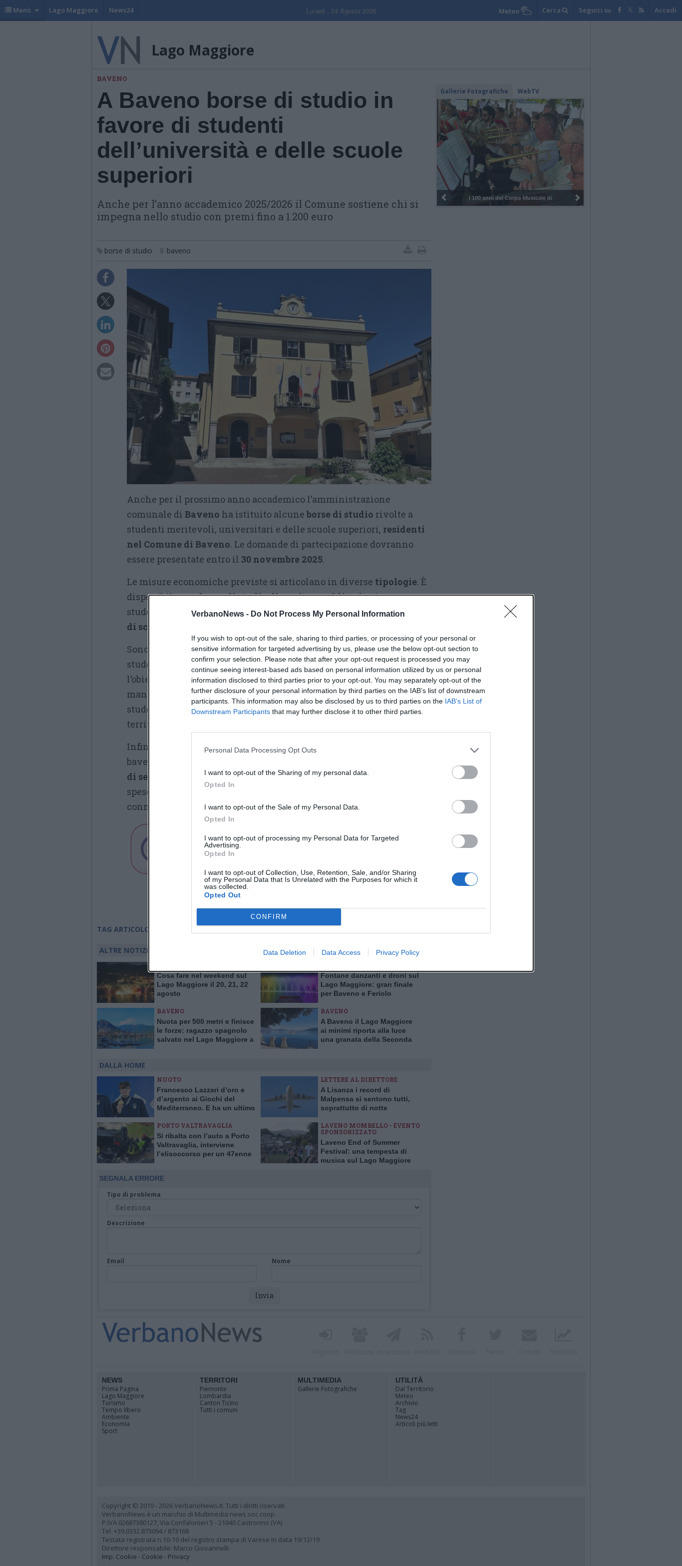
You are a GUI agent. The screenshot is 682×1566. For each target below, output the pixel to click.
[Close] (513, 614)
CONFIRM (269, 916)
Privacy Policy (397, 952)
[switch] (465, 772)
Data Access (341, 952)
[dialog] (341, 783)
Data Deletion (284, 952)
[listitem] (341, 750)
